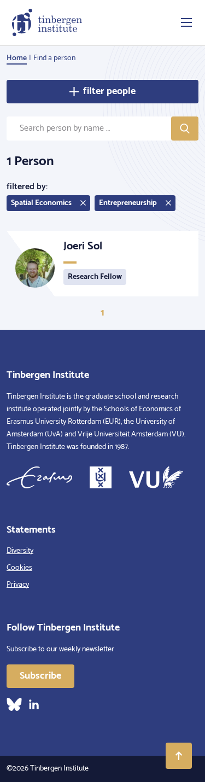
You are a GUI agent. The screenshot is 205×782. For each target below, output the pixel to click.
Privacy (18, 585)
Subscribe (40, 676)
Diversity (20, 551)
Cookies (19, 568)
